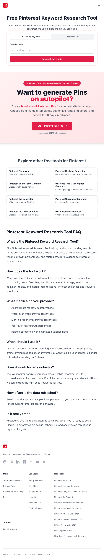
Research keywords (52, 59)
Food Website (35, 502)
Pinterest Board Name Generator (68, 502)
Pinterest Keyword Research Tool (68, 519)
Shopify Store (35, 491)
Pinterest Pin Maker (62, 480)
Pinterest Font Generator (65, 525)
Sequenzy (48, 554)
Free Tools (59, 474)
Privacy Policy (9, 486)
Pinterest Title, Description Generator (70, 491)
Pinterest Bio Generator (64, 497)
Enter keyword (16, 44)
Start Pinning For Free (50, 125)
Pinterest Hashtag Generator (66, 486)
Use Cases (33, 474)
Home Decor (34, 497)
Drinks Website (35, 508)
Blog (5, 497)
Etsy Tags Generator (63, 530)
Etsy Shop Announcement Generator (70, 536)
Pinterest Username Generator (67, 508)
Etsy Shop (33, 486)
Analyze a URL (73, 37)
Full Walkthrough (10, 529)
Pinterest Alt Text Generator (66, 514)
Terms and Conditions (12, 480)
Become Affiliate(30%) (13, 491)
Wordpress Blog (36, 480)
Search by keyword (31, 37)
